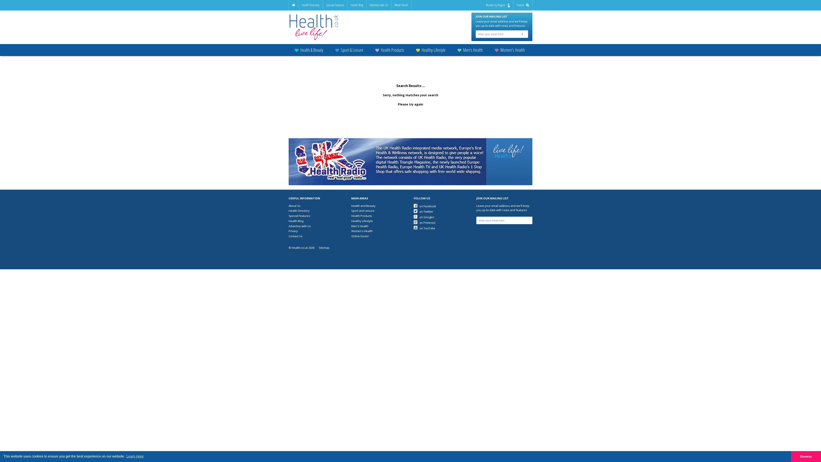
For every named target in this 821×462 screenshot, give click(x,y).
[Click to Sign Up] (522, 34)
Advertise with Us (379, 5)
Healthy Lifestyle (434, 50)
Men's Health (473, 50)
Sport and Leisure (362, 211)
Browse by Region (495, 5)
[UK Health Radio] (410, 161)
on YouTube (427, 228)
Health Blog (357, 5)
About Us (294, 206)
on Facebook (427, 206)
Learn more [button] (135, 456)
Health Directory (310, 5)
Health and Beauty (363, 206)
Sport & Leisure (352, 50)
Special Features (335, 5)
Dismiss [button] (806, 456)
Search (521, 5)
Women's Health (512, 50)
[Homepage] (293, 5)
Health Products (392, 50)
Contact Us (296, 236)
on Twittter (426, 211)
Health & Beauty (311, 50)
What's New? (401, 5)
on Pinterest (427, 223)
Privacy (293, 231)
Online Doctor (360, 236)
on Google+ (426, 217)
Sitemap (324, 248)
